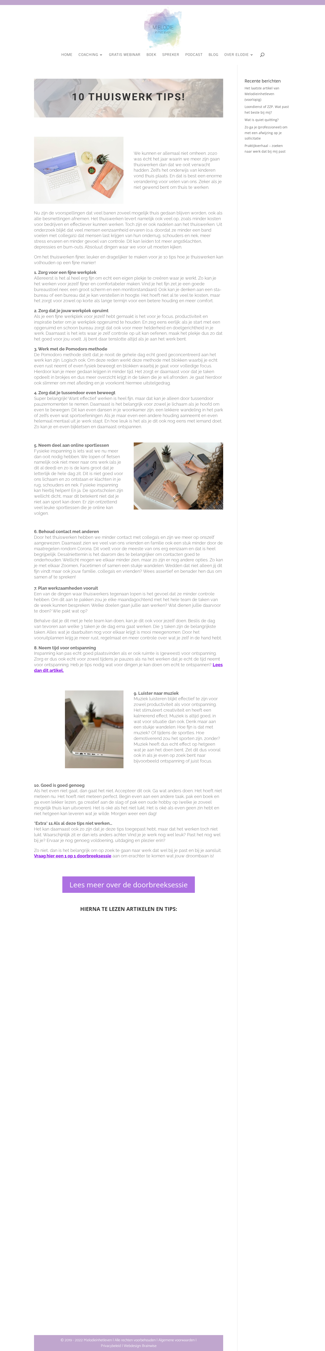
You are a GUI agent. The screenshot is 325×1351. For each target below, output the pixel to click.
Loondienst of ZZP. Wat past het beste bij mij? (129, 1178)
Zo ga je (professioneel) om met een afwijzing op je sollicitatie (266, 133)
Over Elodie (236, 55)
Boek (151, 55)
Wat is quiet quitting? (129, 1311)
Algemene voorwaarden (176, 1340)
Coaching (88, 55)
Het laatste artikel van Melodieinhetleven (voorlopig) (128, 1046)
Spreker (170, 55)
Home (67, 55)
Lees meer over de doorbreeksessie (128, 884)
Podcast (194, 55)
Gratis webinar (125, 55)
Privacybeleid (111, 1346)
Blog (213, 55)
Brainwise (149, 1346)
